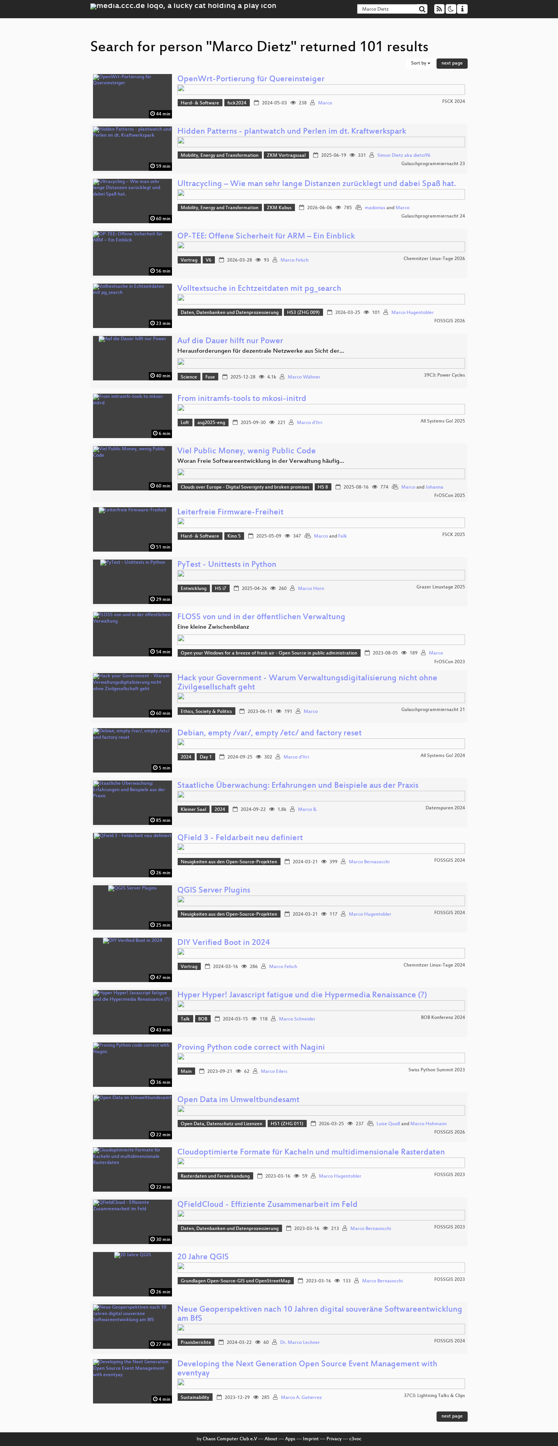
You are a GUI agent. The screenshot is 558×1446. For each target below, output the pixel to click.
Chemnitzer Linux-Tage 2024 (434, 965)
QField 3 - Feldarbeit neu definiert (240, 838)
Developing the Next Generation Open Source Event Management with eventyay (307, 1369)
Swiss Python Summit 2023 (436, 1070)
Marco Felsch (295, 260)
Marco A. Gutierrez (301, 1397)
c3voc (355, 1439)
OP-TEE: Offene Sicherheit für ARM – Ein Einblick (266, 236)
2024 (186, 757)
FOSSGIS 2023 (449, 1175)
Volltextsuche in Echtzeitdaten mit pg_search (259, 289)
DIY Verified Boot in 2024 (223, 943)
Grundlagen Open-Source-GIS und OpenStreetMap (235, 1281)
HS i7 (220, 588)
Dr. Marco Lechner (300, 1342)
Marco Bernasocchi (369, 862)
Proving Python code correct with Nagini (251, 1048)
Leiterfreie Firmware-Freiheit (230, 512)
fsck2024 (236, 103)
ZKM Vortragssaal (286, 155)
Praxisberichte (196, 1342)
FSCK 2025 (453, 535)
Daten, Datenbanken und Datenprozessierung (230, 312)
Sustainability (195, 1397)
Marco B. (307, 809)
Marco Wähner (304, 377)
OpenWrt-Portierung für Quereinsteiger (251, 79)
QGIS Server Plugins (213, 891)
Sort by (419, 63)
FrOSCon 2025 (449, 495)
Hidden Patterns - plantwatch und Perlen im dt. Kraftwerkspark (291, 132)
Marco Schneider (297, 1019)
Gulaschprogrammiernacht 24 (433, 216)
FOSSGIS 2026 (449, 321)
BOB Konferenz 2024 (443, 1017)
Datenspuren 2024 (445, 808)
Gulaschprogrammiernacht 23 (433, 164)
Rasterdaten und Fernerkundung (215, 1176)
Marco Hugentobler (412, 312)
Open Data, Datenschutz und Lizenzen (221, 1124)
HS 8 (323, 487)
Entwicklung (193, 588)
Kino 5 (234, 536)
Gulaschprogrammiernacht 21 (433, 710)
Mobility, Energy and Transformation (220, 155)
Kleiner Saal (193, 809)
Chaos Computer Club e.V (230, 1439)
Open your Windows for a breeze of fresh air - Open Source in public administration (269, 653)
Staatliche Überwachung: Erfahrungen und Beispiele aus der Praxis (297, 786)
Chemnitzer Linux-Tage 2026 (434, 259)
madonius (375, 208)
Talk (185, 1019)
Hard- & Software (200, 103)
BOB (202, 1019)
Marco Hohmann (428, 1124)
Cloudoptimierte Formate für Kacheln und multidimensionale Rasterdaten (311, 1152)
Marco (325, 103)
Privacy (334, 1439)
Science (189, 377)
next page (452, 63)
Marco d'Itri (309, 423)
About (271, 1439)
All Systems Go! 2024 (443, 755)
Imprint (311, 1439)
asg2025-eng (211, 423)
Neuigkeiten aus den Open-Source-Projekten (229, 862)
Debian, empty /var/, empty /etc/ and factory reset (269, 733)
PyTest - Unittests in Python (226, 565)
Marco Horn (311, 588)
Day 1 (206, 757)
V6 (208, 260)
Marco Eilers (274, 1071)
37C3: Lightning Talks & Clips (434, 1396)
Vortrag (189, 260)
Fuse (210, 377)
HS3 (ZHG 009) (303, 312)
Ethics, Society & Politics (206, 711)
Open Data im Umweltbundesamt (238, 1100)
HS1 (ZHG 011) (287, 1124)
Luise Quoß (388, 1124)
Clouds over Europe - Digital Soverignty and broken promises (245, 487)
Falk (342, 536)
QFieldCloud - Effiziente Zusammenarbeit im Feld (267, 1205)
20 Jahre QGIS (203, 1257)
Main (186, 1071)
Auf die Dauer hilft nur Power (230, 341)
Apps (290, 1439)
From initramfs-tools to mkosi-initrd (241, 399)
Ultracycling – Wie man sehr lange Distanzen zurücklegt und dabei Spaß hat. (316, 184)
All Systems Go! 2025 (443, 421)
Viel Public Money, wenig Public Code (246, 451)
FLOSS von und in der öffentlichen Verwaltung (261, 617)
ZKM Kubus (279, 208)
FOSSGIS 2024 (449, 860)
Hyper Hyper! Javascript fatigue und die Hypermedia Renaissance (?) (302, 995)
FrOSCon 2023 (449, 662)
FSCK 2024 (453, 101)
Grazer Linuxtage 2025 (440, 587)
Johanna (434, 487)
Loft (185, 423)
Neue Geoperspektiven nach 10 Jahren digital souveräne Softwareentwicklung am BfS (319, 1314)
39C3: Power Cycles (444, 375)
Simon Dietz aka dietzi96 (403, 155)
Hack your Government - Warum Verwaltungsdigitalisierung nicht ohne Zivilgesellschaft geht (307, 683)
